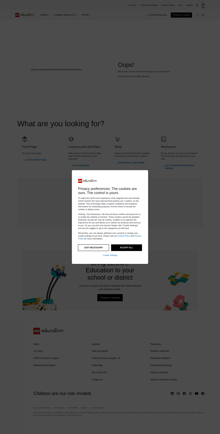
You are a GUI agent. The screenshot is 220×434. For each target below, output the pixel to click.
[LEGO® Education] (87, 181)
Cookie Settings (110, 255)
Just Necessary (93, 248)
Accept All (126, 248)
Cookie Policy (124, 236)
